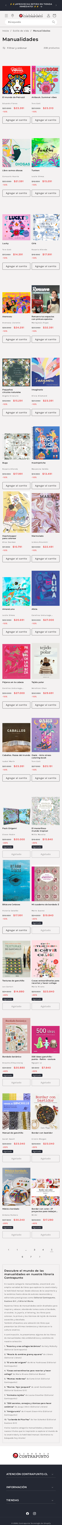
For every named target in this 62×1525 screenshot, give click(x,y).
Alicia (34, 609)
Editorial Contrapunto (44, 1298)
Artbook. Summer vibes (44, 97)
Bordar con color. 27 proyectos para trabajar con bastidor (44, 1210)
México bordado (10, 1209)
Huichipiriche (39, 463)
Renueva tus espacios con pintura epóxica (43, 317)
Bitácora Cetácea (11, 904)
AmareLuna (8, 609)
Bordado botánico (11, 1056)
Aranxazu (7, 316)
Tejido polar (38, 682)
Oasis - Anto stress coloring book (41, 756)
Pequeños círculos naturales (11, 390)
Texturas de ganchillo (13, 980)
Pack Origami (9, 828)
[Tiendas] (12, 16)
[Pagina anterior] (8, 1249)
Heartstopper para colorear (9, 537)
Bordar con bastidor (42, 1133)
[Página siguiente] (39, 1256)
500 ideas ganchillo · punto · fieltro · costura (43, 1057)
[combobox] (31, 22)
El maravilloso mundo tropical (40, 829)
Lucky (5, 243)
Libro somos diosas (12, 170)
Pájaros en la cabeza (13, 682)
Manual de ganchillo (12, 1133)
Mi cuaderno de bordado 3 (45, 904)
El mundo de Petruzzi (13, 97)
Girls (34, 243)
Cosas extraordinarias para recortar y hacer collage (45, 981)
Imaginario (37, 389)
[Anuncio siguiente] (56, 5)
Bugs (5, 463)
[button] (6, 15)
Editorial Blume (25, 1301)
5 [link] (51, 1249)
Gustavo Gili (10, 1301)
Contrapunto (24, 1523)
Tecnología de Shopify (41, 1523)
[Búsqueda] (53, 22)
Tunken (36, 170)
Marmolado (38, 536)
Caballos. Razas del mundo (16, 755)
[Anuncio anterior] (5, 5)
